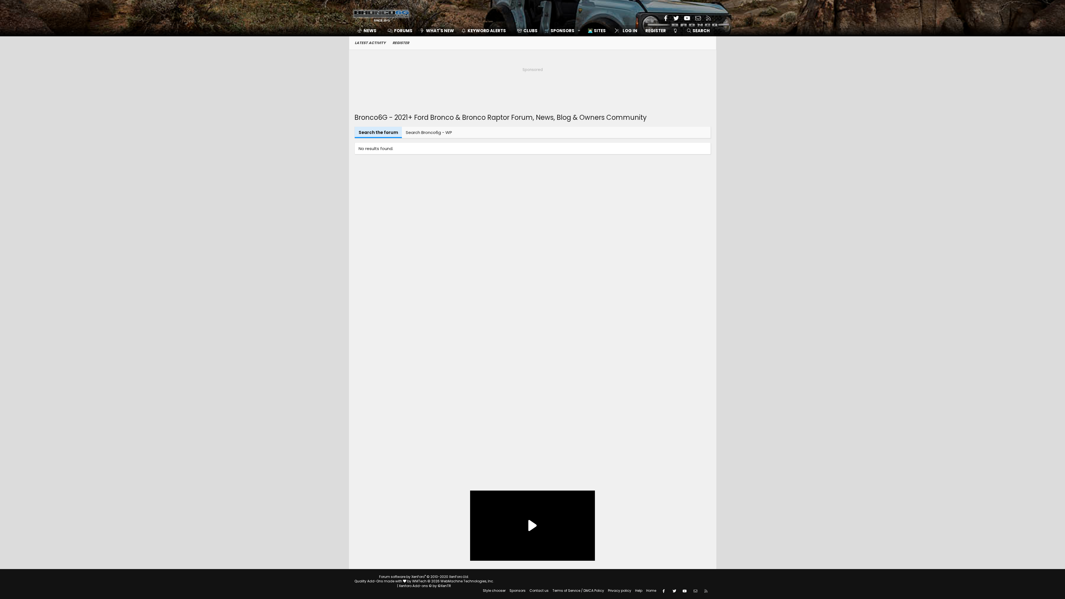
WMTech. (453, 581)
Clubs (530, 31)
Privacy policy (619, 590)
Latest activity (370, 42)
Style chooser (494, 590)
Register (400, 42)
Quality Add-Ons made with (378, 581)
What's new (440, 31)
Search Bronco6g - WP (429, 132)
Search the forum (378, 132)
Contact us (539, 590)
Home (651, 590)
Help (638, 590)
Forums (403, 31)
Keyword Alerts (487, 31)
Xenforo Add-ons (425, 585)
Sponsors (517, 590)
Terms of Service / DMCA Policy (578, 590)
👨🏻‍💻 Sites (597, 31)
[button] (560, 30)
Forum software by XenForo (424, 576)
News (370, 31)
